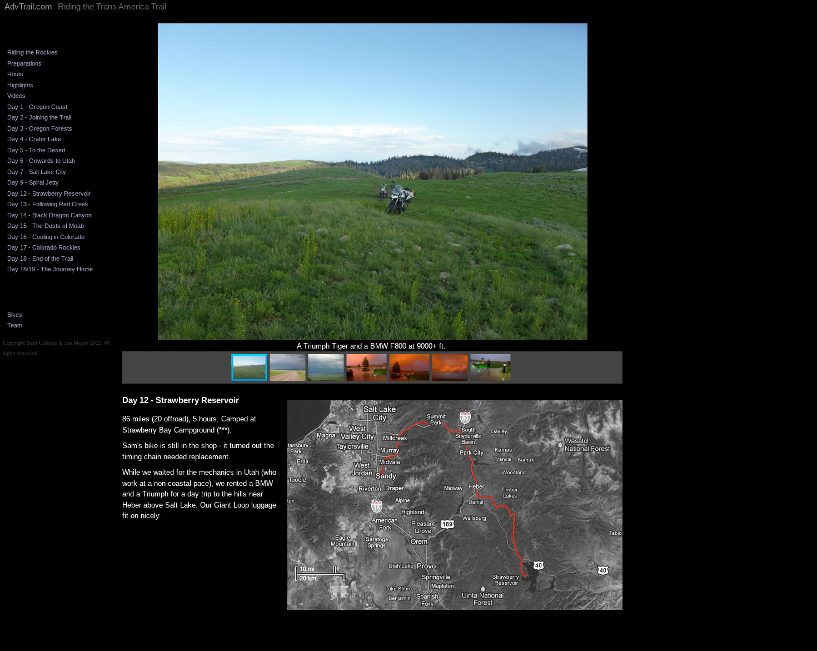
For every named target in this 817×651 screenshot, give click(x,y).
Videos (16, 95)
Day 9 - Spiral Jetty (33, 182)
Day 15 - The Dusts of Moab (45, 225)
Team (14, 325)
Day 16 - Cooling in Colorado (45, 236)
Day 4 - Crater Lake (34, 139)
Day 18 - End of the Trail (40, 258)
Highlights (20, 85)
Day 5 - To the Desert (36, 150)
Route (15, 74)
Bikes (14, 314)
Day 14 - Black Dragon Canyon (49, 215)
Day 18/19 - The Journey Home (50, 269)
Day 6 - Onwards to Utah (41, 160)
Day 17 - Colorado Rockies (44, 247)
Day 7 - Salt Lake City (36, 171)
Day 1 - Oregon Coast (37, 106)
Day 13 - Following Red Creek (47, 204)
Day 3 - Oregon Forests (39, 128)
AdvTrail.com (28, 6)
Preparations (24, 63)
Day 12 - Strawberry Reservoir (49, 193)
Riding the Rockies (32, 52)
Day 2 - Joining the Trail (39, 117)
